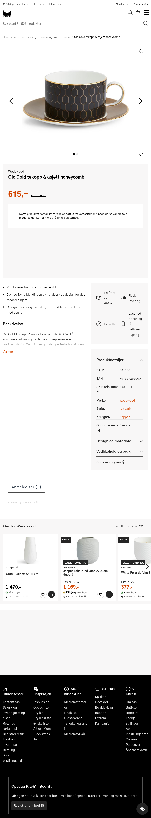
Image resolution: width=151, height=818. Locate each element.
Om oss (131, 702)
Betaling (9, 750)
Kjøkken (100, 696)
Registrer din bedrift (29, 805)
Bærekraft (133, 712)
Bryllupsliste (42, 718)
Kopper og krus (49, 36)
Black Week (41, 734)
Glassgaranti (73, 718)
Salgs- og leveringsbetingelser (14, 712)
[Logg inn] (130, 13)
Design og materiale (113, 441)
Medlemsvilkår (74, 734)
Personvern (134, 744)
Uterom (100, 718)
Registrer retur (13, 734)
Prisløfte (110, 324)
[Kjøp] (51, 594)
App (128, 728)
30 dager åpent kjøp (17, 4)
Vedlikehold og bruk (113, 451)
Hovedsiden (10, 36)
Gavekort (101, 702)
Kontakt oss (11, 702)
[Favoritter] (43, 594)
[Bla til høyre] (140, 101)
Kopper (66, 36)
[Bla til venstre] (11, 101)
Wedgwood (16, 171)
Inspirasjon (41, 702)
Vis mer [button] (8, 351)
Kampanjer (102, 723)
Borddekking (28, 36)
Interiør (100, 712)
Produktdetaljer (109, 360)
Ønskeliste (41, 723)
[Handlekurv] (138, 13)
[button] (141, 154)
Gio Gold (126, 408)
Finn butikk (122, 4)
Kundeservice (140, 4)
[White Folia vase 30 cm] (30, 550)
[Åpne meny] (146, 13)
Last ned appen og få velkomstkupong (135, 324)
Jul (35, 739)
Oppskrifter (41, 707)
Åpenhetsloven (136, 750)
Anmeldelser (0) (26, 487)
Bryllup (38, 712)
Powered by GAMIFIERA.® (23, 502)
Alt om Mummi (43, 728)
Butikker (132, 707)
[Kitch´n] (7, 12)
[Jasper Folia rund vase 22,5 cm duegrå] (88, 550)
